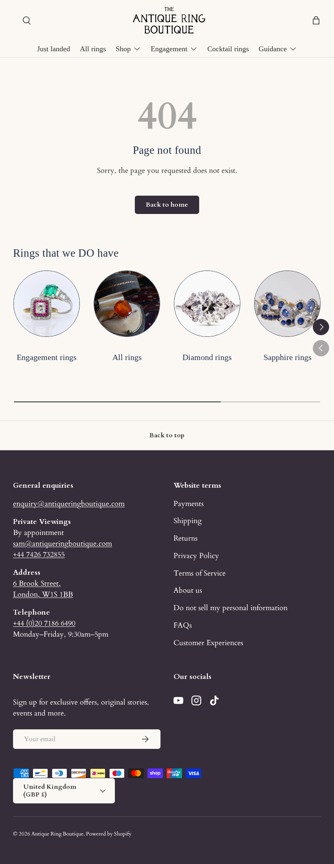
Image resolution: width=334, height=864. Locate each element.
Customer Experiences (208, 643)
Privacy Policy (196, 556)
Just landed (53, 49)
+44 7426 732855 (39, 554)
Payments (189, 503)
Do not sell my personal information (231, 608)
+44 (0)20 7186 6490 (44, 623)
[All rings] (127, 303)
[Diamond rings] (207, 303)
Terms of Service (200, 573)
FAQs (183, 625)
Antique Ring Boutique (57, 834)
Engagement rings (47, 357)
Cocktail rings (228, 49)
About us (188, 590)
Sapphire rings (288, 357)
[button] (316, 20)
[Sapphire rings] (287, 303)
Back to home (167, 204)
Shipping (188, 521)
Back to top (167, 435)
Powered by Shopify (109, 834)
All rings (93, 49)
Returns (186, 538)
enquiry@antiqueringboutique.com (69, 503)
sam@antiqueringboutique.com (62, 543)
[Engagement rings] (46, 303)
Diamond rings (207, 357)
